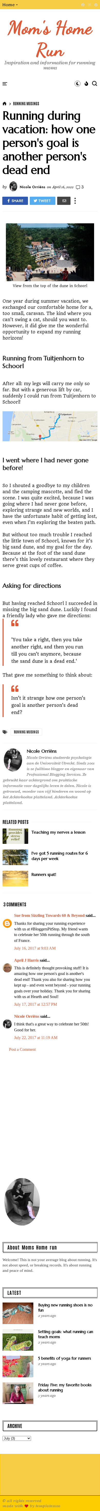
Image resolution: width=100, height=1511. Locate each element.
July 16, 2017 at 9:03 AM (35, 948)
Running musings (26, 103)
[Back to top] (87, 1498)
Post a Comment (22, 1049)
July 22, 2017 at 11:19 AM (35, 1037)
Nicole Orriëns (26, 1016)
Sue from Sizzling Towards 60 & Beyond (49, 915)
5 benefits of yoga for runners (64, 1358)
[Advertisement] (50, 1114)
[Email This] (64, 201)
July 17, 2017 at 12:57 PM (35, 1004)
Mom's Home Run (50, 39)
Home (9, 4)
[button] (10, 4)
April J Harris (26, 960)
